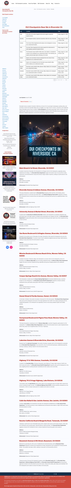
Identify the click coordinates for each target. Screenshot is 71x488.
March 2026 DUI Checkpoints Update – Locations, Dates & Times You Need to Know (9, 168)
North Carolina (5, 109)
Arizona (4, 70)
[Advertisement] (44, 17)
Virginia (4, 126)
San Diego (4, 24)
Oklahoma (4, 114)
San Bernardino (5, 25)
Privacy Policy (41, 473)
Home (13, 3)
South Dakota (5, 119)
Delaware (4, 78)
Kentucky (4, 88)
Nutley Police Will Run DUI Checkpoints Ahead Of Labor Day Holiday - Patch (9, 140)
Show (30, 101)
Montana (4, 99)
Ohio (3, 27)
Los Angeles (5, 17)
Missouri (4, 98)
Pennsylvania (5, 116)
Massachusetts (5, 95)
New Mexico (5, 106)
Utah (3, 122)
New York (4, 108)
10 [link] (66, 79)
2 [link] (56, 79)
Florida (3, 80)
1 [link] (54, 79)
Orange (4, 22)
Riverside (4, 20)
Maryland (4, 93)
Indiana (4, 85)
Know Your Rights (32, 3)
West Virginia (5, 127)
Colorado (4, 75)
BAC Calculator (41, 3)
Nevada (4, 103)
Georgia (4, 81)
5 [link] (61, 79)
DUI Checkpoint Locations (21, 3)
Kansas (4, 86)
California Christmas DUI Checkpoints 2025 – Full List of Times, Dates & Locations (9, 188)
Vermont (4, 124)
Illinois (3, 83)
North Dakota (5, 111)
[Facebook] (54, 474)
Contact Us (57, 3)
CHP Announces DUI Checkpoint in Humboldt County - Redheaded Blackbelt (9, 146)
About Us (48, 3)
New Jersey (5, 104)
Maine (3, 91)
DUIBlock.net (36, 473)
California (4, 19)
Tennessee (4, 121)
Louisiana (4, 90)
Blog (52, 3)
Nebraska (4, 101)
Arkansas (4, 72)
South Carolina (5, 118)
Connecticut (5, 76)
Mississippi (4, 96)
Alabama (4, 68)
